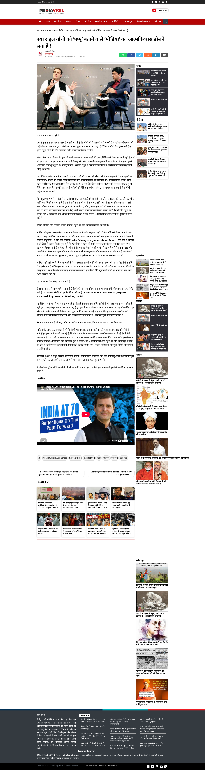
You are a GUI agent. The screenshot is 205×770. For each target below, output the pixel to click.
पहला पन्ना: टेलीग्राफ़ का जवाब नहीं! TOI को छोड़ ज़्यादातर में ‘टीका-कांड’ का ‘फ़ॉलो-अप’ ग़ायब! (152, 728)
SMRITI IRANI (89, 458)
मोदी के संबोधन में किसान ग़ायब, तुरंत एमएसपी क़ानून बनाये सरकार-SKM (93, 720)
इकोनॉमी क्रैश (112, 146)
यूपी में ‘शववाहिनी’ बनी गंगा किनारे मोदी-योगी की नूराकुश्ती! (151, 720)
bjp (38, 458)
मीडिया (88, 21)
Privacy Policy (91, 766)
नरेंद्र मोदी (106, 458)
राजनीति (57, 21)
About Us (102, 766)
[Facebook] (152, 2)
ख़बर (48, 21)
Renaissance (143, 21)
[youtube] (163, 2)
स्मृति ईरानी (123, 458)
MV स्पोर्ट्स (127, 21)
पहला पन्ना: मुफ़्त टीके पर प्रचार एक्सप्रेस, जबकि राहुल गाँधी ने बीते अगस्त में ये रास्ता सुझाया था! (121, 738)
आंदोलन (157, 21)
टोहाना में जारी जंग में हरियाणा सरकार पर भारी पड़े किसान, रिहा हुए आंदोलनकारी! (122, 721)
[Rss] (166, 2)
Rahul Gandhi (75, 458)
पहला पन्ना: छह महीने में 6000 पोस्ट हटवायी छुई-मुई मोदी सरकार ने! (152, 744)
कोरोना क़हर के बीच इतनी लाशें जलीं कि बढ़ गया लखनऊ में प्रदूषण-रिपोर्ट (122, 746)
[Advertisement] (152, 216)
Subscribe (162, 10)
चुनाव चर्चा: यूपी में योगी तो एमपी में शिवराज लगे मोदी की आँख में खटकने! (93, 744)
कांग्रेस (99, 458)
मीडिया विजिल (50, 51)
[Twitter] (156, 2)
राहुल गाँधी (114, 458)
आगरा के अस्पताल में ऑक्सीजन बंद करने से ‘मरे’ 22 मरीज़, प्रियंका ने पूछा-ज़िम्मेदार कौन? (93, 736)
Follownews (112, 766)
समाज (68, 21)
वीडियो (115, 21)
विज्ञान (78, 21)
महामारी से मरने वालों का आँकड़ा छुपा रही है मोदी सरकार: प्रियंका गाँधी (152, 737)
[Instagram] (159, 2)
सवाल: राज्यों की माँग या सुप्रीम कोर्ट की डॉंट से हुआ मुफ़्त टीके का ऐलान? (123, 730)
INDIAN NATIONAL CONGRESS (54, 458)
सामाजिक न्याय (101, 21)
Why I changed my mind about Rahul (93, 240)
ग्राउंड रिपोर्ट (49, 54)
